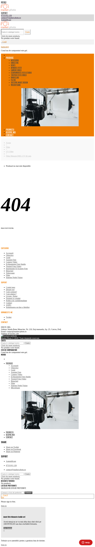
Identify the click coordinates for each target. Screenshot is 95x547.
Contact (9, 135)
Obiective (15, 63)
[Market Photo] (8, 10)
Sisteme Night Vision (19, 82)
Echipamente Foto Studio (21, 72)
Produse (10, 57)
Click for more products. (10, 36)
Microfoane (16, 85)
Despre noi (11, 132)
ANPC (8, 305)
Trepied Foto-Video (19, 75)
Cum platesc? (11, 294)
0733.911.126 (11, 465)
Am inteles (7, 528)
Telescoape (10, 273)
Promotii (10, 129)
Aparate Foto (16, 67)
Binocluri (15, 77)
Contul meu (10, 287)
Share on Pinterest (13, 451)
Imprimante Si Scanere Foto (17, 269)
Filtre (13, 80)
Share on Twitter (12, 447)
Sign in (4, 506)
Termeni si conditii (13, 298)
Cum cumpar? (11, 292)
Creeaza (28, 493)
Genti (13, 65)
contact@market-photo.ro (16, 470)
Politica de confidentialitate (16, 301)
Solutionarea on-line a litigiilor (18, 307)
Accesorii (15, 60)
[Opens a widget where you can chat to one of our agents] (86, 543)
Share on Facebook (13, 449)
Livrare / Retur (11, 296)
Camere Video (16, 70)
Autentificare (11, 461)
